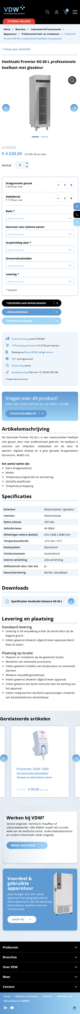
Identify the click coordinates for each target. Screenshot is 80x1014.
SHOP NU (18, 919)
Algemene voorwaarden (26, 996)
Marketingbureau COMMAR (16, 1001)
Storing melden (19, 21)
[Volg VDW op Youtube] (12, 1008)
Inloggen (57, 12)
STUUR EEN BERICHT (23, 413)
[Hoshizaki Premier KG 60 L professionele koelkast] (72, 80)
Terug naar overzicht (16, 49)
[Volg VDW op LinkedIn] (6, 1008)
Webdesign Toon (65, 996)
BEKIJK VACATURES (23, 845)
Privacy (7, 996)
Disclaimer (47, 996)
